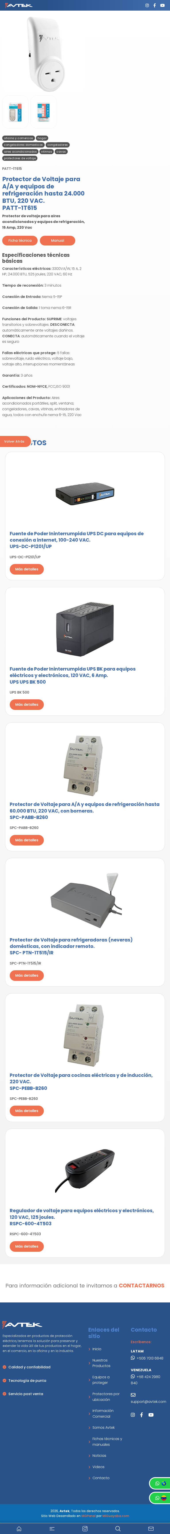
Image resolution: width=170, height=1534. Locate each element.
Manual (57, 240)
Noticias (99, 1455)
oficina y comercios (18, 138)
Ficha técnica (20, 240)
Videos (98, 1466)
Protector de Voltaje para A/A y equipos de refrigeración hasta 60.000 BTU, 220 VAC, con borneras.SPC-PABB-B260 (85, 811)
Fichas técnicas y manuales (107, 1441)
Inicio (97, 1349)
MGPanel (88, 1516)
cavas (61, 151)
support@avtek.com (148, 1401)
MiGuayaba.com (115, 1516)
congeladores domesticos (23, 145)
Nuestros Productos (101, 1363)
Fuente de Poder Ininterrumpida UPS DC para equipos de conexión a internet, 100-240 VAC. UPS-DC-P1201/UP (77, 540)
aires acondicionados (20, 151)
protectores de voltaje (20, 158)
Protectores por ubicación (106, 1396)
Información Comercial (103, 1413)
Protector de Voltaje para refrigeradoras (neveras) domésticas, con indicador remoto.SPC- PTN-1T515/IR (71, 946)
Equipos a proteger (101, 1380)
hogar (42, 138)
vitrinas (46, 151)
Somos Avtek (104, 1427)
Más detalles (26, 569)
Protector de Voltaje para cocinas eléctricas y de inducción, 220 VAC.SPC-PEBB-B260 (81, 1081)
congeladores (57, 145)
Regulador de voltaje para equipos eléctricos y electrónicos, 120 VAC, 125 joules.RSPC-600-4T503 (82, 1217)
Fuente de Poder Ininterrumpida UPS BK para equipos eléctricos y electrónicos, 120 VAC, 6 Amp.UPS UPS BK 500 (73, 675)
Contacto (101, 1477)
